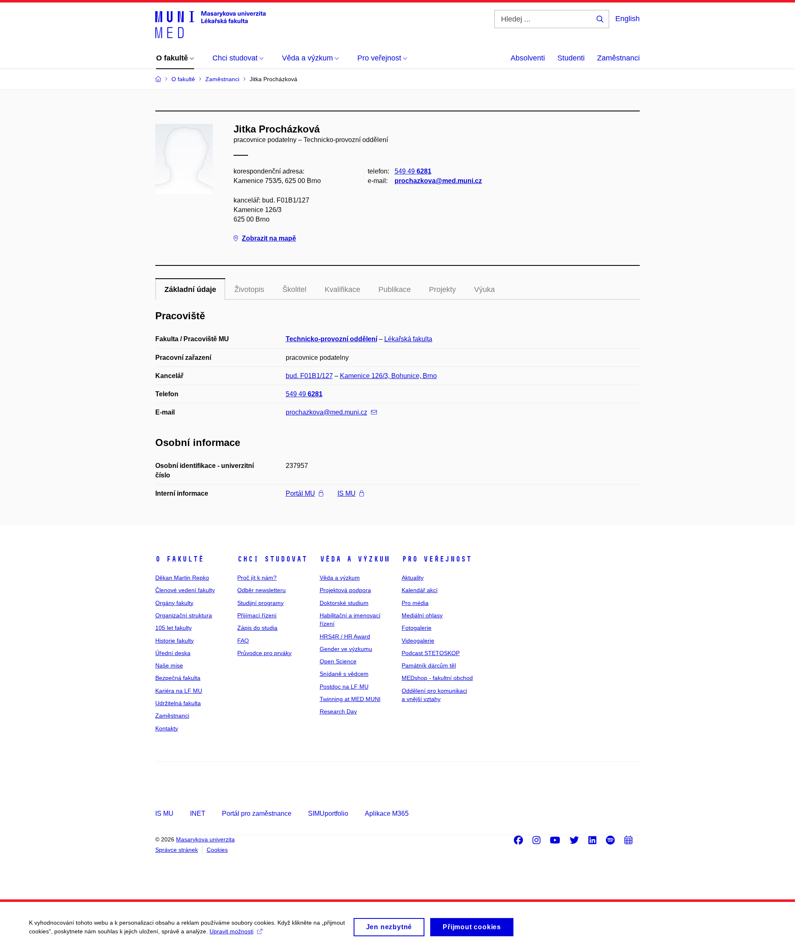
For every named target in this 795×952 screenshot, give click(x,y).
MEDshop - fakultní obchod (437, 678)
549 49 (413, 171)
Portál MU (300, 493)
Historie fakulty (174, 640)
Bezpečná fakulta (177, 678)
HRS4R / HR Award (345, 636)
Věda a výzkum (355, 559)
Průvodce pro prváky (264, 653)
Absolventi (528, 58)
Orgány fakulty (174, 603)
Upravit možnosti (231, 931)
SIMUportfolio (328, 813)
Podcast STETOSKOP (431, 653)
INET (197, 813)
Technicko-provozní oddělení (331, 338)
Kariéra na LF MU (178, 690)
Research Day (338, 711)
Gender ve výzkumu (346, 649)
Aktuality (413, 577)
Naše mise (169, 665)
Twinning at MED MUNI (350, 699)
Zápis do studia (257, 627)
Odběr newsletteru (261, 590)
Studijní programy (260, 603)
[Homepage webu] (210, 24)
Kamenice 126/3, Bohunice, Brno (388, 375)
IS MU (346, 493)
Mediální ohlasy (422, 615)
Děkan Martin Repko (182, 577)
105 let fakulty (173, 627)
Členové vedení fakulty (185, 590)
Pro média (415, 603)
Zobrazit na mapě (269, 238)
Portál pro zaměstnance (257, 813)
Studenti (571, 58)
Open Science (338, 661)
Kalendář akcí (420, 590)
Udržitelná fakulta (178, 703)
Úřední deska (172, 653)
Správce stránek (176, 849)
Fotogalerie (416, 627)
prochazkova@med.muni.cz (438, 180)
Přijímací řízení (257, 615)
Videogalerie (418, 640)
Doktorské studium (344, 603)
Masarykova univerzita (205, 839)
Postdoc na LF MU (344, 686)
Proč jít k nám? (257, 577)
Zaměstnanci (618, 58)
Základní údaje (190, 289)
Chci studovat (272, 559)
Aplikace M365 (387, 813)
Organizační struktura (183, 615)
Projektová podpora (345, 590)
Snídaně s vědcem (344, 673)
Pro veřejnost (437, 559)
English (627, 18)
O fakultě (179, 559)
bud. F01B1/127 (309, 375)
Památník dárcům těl (429, 665)
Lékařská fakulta (408, 338)
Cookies (217, 849)
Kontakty (166, 728)
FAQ (243, 640)
